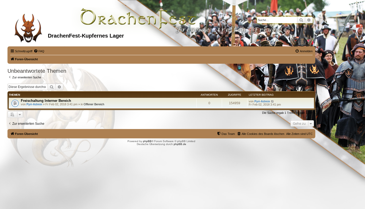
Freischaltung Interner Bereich (46, 101)
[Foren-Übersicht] (28, 26)
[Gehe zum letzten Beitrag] (272, 101)
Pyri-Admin (34, 104)
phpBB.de (180, 144)
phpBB (147, 141)
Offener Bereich (94, 104)
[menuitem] (39, 51)
